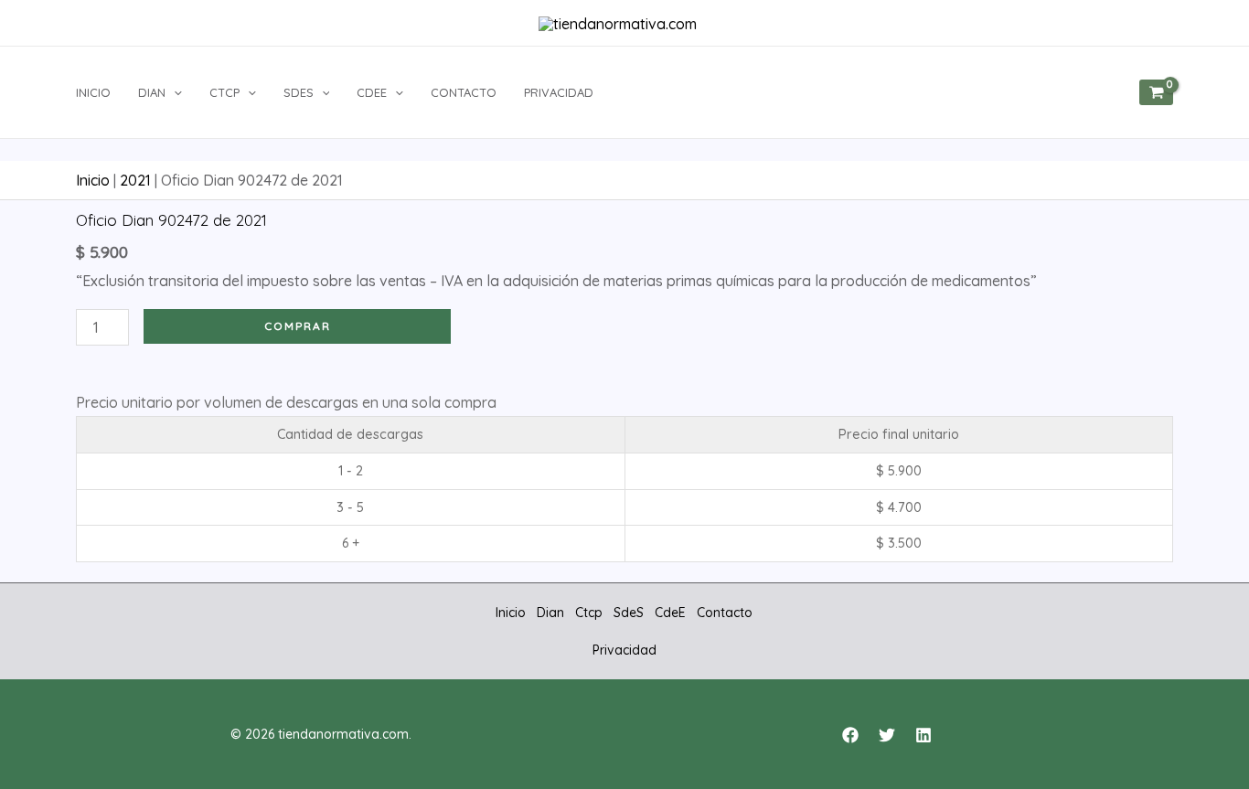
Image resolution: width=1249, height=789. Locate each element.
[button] (173, 92)
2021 (135, 180)
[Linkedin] (923, 735)
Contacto (463, 92)
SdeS (298, 92)
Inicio (93, 92)
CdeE (372, 92)
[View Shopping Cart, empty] (1156, 92)
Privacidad (558, 92)
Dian (151, 92)
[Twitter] (887, 735)
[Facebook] (850, 735)
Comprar (297, 326)
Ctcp (224, 92)
